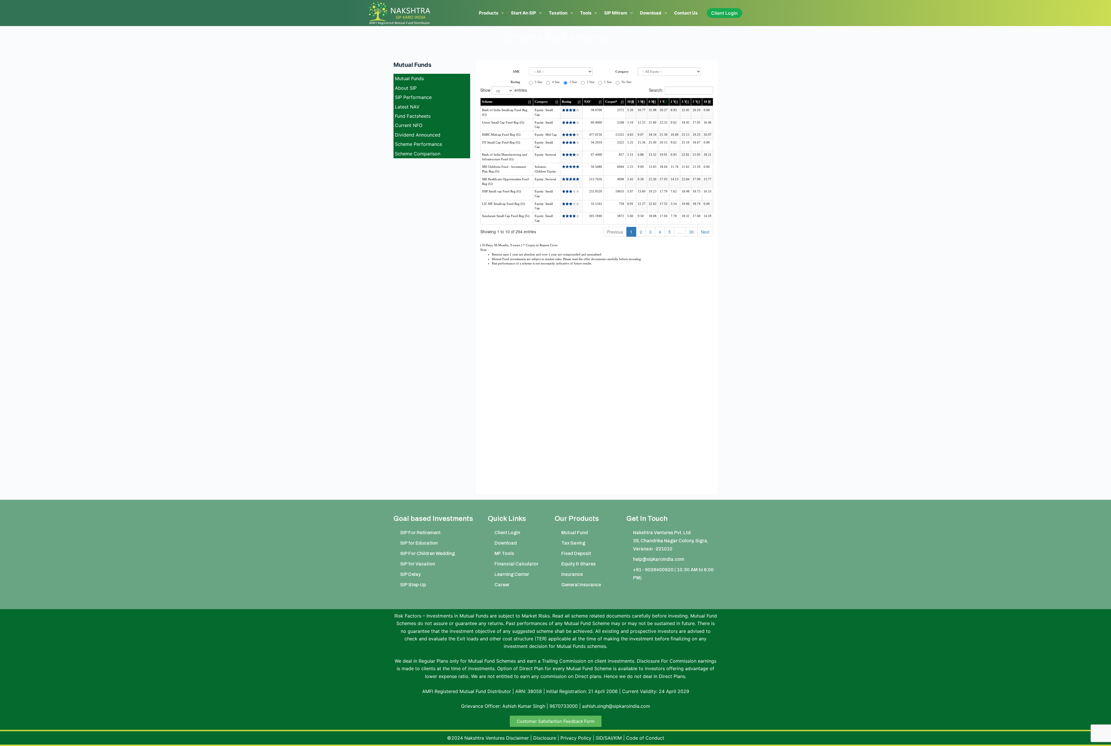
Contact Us (686, 13)
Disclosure (544, 738)
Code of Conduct (645, 738)
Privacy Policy (575, 738)
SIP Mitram (615, 13)
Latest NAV (407, 107)
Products (488, 13)
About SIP (406, 88)
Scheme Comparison (417, 154)
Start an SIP (523, 13)
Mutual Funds (409, 78)
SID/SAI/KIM (609, 738)
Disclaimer (517, 738)
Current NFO (408, 125)
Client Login (724, 13)
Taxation (558, 13)
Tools (585, 13)
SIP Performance (413, 97)
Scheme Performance (418, 144)
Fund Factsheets (413, 116)
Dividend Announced (417, 135)
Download (650, 13)
